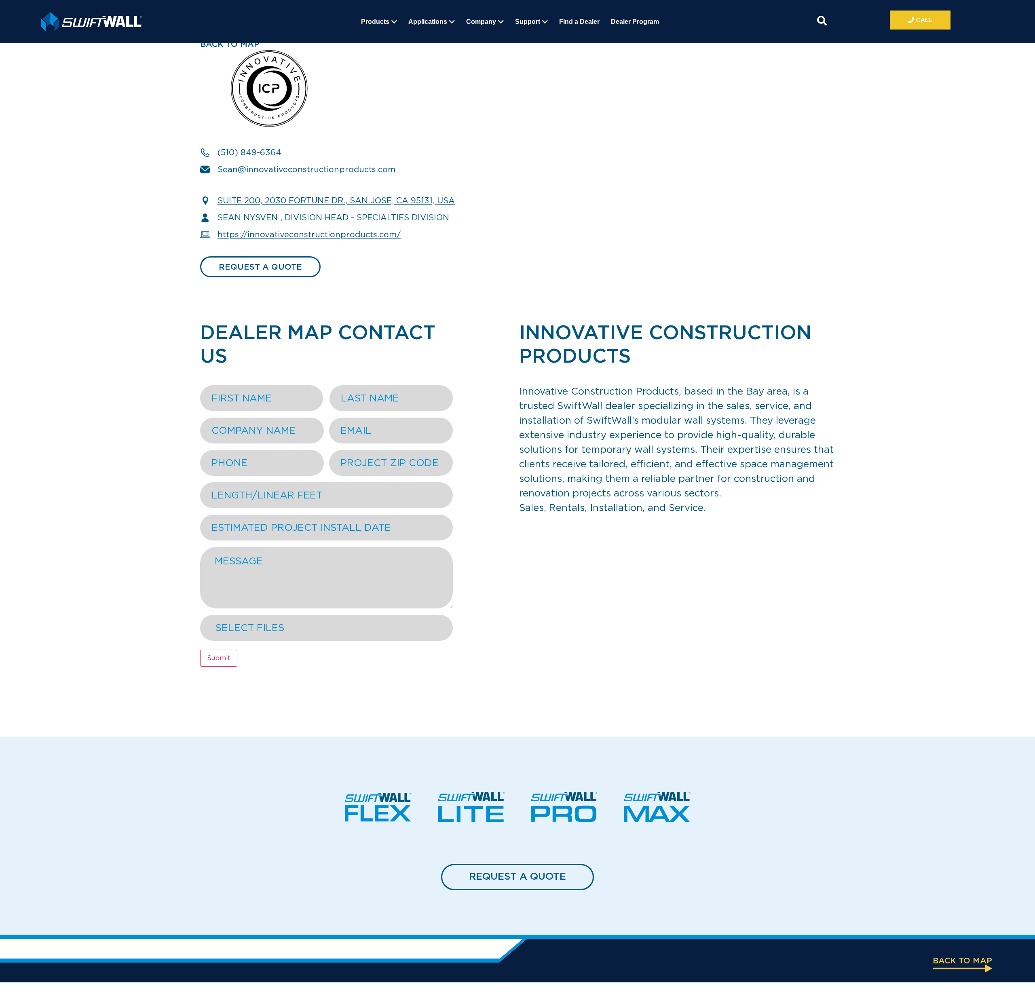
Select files (249, 627)
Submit (218, 658)
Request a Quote (260, 267)
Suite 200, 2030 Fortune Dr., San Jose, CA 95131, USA (336, 200)
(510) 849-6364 (249, 152)
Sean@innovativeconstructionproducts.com (306, 169)
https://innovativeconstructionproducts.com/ (309, 234)
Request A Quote (517, 876)
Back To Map (230, 44)
